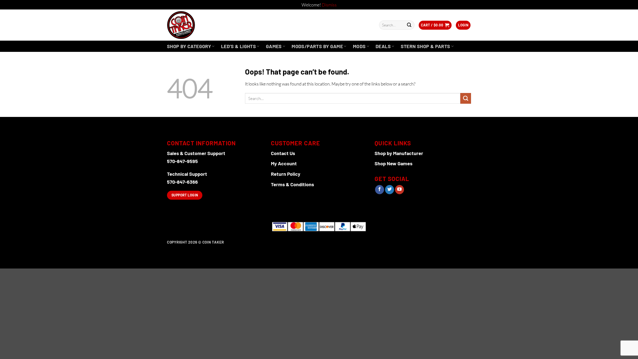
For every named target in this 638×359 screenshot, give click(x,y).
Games (274, 46)
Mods (359, 46)
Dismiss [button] (329, 4)
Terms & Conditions (292, 184)
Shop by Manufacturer (399, 153)
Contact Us (283, 153)
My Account (284, 163)
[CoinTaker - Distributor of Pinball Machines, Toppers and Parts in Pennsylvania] (194, 25)
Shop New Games (393, 163)
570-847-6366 (182, 182)
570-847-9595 (182, 161)
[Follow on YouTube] (399, 189)
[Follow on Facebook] (379, 189)
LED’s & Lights (238, 46)
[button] (435, 25)
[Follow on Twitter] (389, 189)
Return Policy (285, 174)
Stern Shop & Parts (425, 46)
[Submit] (409, 25)
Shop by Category (189, 46)
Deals (383, 46)
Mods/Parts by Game (317, 46)
